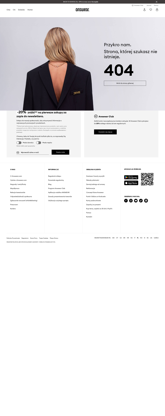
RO (141, 238)
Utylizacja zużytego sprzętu (58, 201)
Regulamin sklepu (54, 176)
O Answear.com (16, 176)
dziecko (21, 10)
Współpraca (14, 188)
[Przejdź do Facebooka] (126, 201)
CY (117, 238)
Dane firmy (33, 238)
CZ (121, 238)
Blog (49, 184)
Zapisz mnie (60, 152)
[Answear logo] (82, 9)
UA (151, 238)
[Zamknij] (156, 2)
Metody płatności (92, 180)
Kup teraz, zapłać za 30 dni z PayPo (99, 209)
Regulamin (25, 238)
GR (124, 238)
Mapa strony (54, 238)
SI (144, 238)
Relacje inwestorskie (17, 192)
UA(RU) (156, 238)
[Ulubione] (150, 9)
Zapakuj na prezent (93, 205)
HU (132, 238)
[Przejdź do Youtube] (136, 201)
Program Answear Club (56, 188)
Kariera (13, 209)
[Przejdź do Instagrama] (131, 201)
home (30, 10)
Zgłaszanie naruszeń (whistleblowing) (23, 201)
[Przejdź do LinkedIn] (146, 201)
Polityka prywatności (13, 238)
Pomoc (88, 213)
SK (147, 238)
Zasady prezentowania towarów (60, 196)
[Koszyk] (157, 9)
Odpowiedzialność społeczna (21, 196)
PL (138, 238)
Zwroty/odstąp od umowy (95, 184)
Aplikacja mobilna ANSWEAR (58, 192)
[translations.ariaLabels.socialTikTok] (141, 201)
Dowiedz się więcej (105, 132)
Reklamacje (90, 188)
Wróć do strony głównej (125, 83)
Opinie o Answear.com (18, 180)
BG (113, 238)
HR (128, 238)
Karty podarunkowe (93, 201)
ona (8, 10)
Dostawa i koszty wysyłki (95, 176)
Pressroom (14, 205)
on (14, 10)
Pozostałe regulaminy (56, 180)
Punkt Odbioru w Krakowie (96, 196)
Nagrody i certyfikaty (18, 184)
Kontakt (89, 217)
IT (134, 238)
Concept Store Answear (95, 192)
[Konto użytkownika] (144, 9)
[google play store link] (131, 177)
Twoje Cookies (43, 238)
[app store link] (131, 183)
